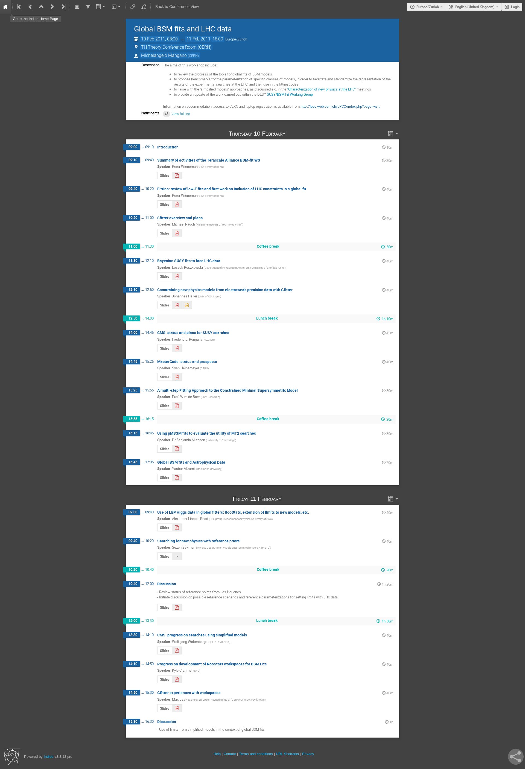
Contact (230, 754)
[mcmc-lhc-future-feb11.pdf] (177, 276)
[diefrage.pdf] (177, 204)
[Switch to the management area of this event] (143, 7)
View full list (180, 114)
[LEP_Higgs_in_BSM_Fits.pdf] (177, 527)
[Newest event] (62, 7)
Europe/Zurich (427, 6)
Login (515, 6)
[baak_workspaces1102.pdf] (177, 708)
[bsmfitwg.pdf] (177, 176)
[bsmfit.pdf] (177, 650)
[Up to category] (41, 7)
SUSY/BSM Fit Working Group (290, 94)
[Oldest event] (19, 7)
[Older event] (30, 7)
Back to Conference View (177, 6)
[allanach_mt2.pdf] (177, 449)
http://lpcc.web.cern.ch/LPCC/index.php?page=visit (340, 106)
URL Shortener (287, 754)
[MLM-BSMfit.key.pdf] (177, 608)
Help (217, 754)
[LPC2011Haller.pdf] (177, 305)
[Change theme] (116, 7)
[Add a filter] (87, 7)
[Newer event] (52, 7)
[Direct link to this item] (293, 134)
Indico (48, 756)
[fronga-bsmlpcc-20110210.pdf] (177, 348)
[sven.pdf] (177, 377)
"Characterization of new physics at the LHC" (321, 89)
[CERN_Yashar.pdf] (177, 478)
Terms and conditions (256, 754)
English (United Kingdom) (475, 6)
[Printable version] (76, 7)
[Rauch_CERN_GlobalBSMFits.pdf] (177, 233)
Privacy (308, 754)
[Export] (101, 7)
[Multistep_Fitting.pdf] (177, 406)
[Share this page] (516, 756)
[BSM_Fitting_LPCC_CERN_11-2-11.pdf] (177, 679)
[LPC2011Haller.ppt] (187, 305)
